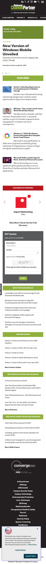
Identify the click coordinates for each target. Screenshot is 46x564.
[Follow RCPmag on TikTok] (28, 2)
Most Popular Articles (23, 288)
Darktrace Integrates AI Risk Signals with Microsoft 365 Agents (19, 316)
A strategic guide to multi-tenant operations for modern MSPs (22, 434)
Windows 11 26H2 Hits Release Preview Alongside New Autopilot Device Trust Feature (27, 135)
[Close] (37, 528)
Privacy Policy (21, 257)
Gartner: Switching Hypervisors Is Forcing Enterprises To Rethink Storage (27, 89)
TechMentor (23, 525)
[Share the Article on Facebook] (2, 73)
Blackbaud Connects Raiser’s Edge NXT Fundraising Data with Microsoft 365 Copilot (21, 302)
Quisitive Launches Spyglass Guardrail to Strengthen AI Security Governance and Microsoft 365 (23, 325)
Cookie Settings (20, 550)
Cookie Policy (32, 544)
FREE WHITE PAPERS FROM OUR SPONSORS (23, 417)
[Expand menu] (42, 2)
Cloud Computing (8, 17)
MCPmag (23, 503)
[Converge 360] (23, 466)
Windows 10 (21, 17)
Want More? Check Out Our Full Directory (23, 224)
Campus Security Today (23, 491)
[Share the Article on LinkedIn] (5, 73)
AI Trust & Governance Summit (16, 381)
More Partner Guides (13, 367)
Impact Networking (23, 212)
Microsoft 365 (32, 17)
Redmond (23, 516)
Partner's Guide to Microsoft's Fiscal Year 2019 (22, 363)
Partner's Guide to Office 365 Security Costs (21, 348)
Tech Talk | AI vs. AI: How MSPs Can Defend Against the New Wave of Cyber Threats (20, 404)
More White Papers (12, 447)
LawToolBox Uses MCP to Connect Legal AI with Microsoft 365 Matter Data (22, 294)
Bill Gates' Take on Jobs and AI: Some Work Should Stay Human (28, 110)
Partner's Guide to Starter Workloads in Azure (21, 358)
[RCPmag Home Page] (23, 6)
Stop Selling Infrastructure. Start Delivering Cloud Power (23, 396)
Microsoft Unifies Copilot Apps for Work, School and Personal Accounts (28, 159)
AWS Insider (23, 488)
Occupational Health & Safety (23, 510)
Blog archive (8, 25)
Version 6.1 (7, 58)
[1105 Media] (23, 472)
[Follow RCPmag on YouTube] (35, 2)
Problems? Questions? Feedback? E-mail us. (23, 562)
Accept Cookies (31, 556)
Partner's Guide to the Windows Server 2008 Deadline (21, 342)
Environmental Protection (23, 497)
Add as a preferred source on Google (24, 12)
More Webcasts (11, 410)
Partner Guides (23, 334)
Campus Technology (23, 494)
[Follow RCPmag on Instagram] (31, 2)
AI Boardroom (23, 482)
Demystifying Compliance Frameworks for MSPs (22, 428)
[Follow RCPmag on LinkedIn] (22, 2)
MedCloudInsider (23, 507)
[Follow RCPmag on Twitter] (25, 2)
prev (5, 202)
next (40, 202)
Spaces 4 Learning (23, 522)
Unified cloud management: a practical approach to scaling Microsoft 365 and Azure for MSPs (23, 441)
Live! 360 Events (23, 500)
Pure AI (23, 513)
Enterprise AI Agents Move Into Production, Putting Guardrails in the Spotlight (20, 309)
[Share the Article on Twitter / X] (9, 73)
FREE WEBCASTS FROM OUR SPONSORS (23, 374)
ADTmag (23, 485)
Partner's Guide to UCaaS (14, 353)
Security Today (23, 519)
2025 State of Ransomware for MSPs (18, 423)
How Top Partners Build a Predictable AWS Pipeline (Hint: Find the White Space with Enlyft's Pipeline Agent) (23, 388)
